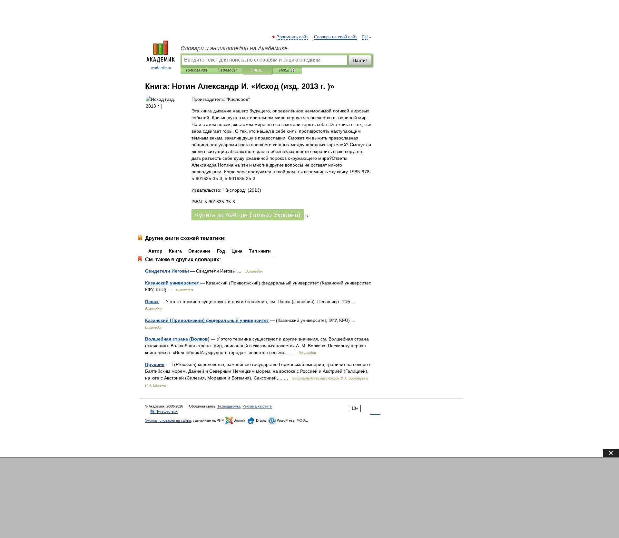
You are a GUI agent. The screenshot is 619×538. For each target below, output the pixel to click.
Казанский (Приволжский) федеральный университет (207, 320)
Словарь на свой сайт (335, 37)
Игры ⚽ (287, 70)
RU (365, 37)
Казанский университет (172, 282)
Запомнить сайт (293, 37)
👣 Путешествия (164, 411)
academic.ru (160, 68)
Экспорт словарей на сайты (168, 420)
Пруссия (154, 364)
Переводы (227, 70)
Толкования (196, 70)
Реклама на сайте (257, 406)
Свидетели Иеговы (167, 271)
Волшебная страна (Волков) (177, 338)
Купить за (247, 214)
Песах (152, 301)
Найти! (360, 60)
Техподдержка (229, 406)
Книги (256, 70)
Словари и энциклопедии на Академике (234, 48)
